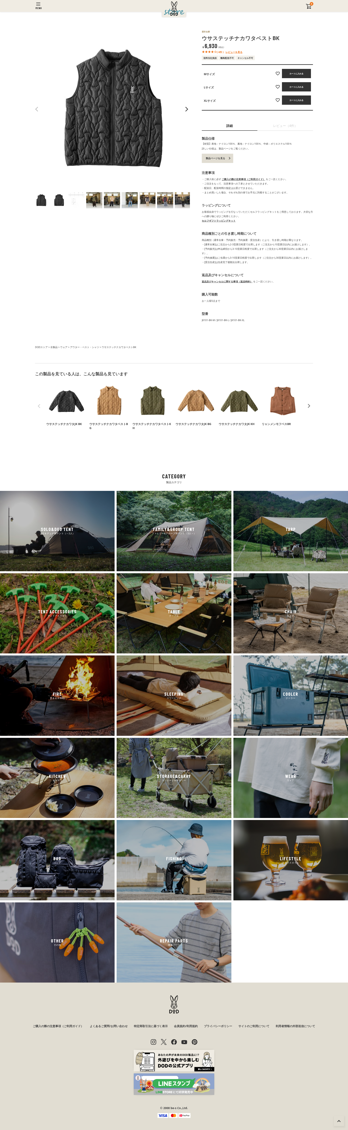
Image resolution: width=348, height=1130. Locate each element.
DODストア (41, 347)
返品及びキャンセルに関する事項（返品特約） (227, 281)
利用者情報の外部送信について (295, 1026)
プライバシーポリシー (218, 1026)
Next (186, 109)
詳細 (229, 125)
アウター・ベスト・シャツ (84, 347)
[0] (309, 8)
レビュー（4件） (285, 125)
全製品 (54, 347)
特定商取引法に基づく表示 (151, 1026)
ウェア (63, 347)
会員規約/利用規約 (186, 1026)
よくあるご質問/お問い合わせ (109, 1026)
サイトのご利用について (253, 1026)
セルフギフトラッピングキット (219, 220)
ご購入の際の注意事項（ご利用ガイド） (243, 179)
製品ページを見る (215, 158)
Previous (37, 109)
